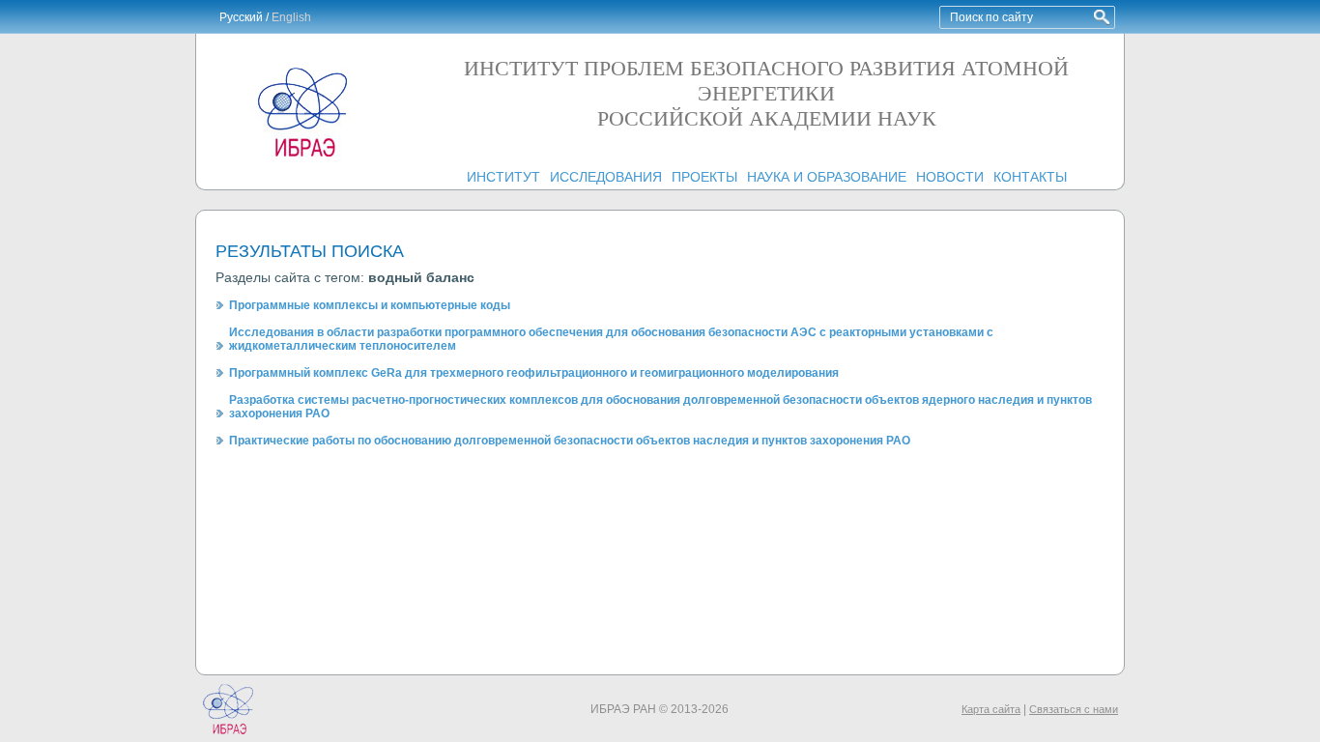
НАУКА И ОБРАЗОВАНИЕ (826, 177)
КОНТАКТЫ (1030, 177)
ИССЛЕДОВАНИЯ (606, 177)
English (291, 17)
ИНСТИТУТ (503, 177)
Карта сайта (990, 709)
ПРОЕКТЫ (704, 177)
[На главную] (302, 156)
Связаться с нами (1073, 709)
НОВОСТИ (950, 177)
